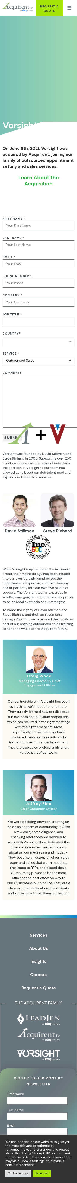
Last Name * (13, 238)
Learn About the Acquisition (38, 180)
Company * (12, 295)
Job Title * (12, 314)
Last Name (15, 1109)
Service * (11, 353)
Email (11, 1125)
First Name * (14, 219)
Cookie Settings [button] (18, 1173)
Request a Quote (49, 8)
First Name (15, 1094)
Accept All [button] (41, 1173)
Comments (12, 373)
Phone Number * (17, 276)
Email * (9, 257)
